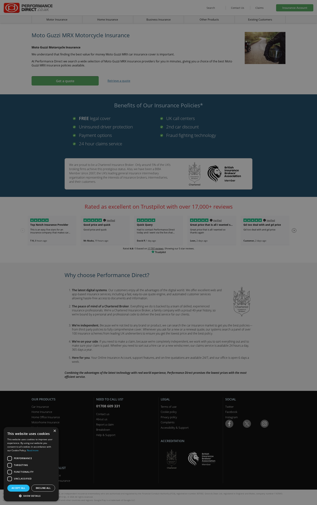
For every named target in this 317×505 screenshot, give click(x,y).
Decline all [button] (43, 488)
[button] (31, 496)
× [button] (54, 431)
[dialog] (158, 252)
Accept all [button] (18, 488)
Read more (33, 450)
